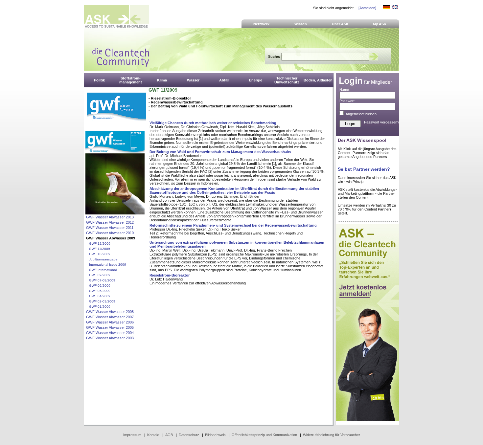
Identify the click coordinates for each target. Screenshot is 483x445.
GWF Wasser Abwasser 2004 (110, 333)
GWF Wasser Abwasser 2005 (110, 327)
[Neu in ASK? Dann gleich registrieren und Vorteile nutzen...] (367, 419)
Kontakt (153, 435)
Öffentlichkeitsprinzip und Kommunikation (264, 435)
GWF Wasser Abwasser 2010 (110, 233)
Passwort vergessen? (381, 122)
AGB (169, 435)
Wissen (300, 24)
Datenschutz (189, 435)
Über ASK (340, 24)
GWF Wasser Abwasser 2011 (109, 228)
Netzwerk (261, 24)
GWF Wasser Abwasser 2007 (110, 317)
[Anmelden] (367, 8)
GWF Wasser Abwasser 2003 (110, 338)
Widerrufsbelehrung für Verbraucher (331, 435)
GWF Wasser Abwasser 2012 (110, 222)
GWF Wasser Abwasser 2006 (110, 322)
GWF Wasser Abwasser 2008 (110, 312)
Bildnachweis (215, 435)
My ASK (379, 24)
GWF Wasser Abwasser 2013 (110, 217)
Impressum (132, 435)
